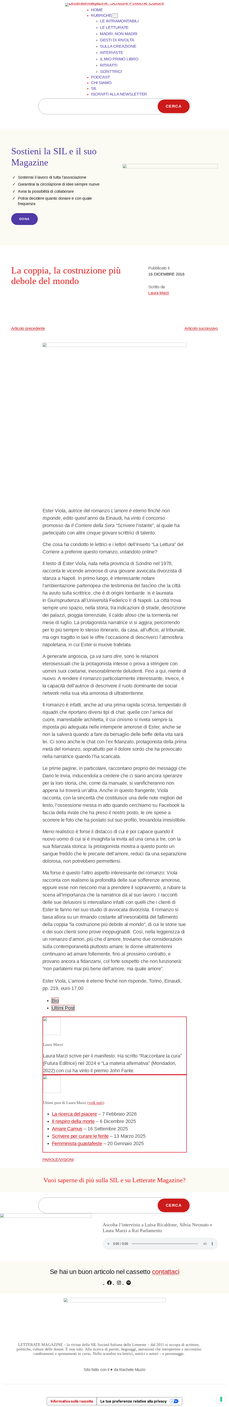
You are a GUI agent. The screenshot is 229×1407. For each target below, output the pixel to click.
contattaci (165, 1271)
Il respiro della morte (73, 1121)
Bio (55, 1000)
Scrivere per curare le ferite (80, 1136)
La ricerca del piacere (74, 1114)
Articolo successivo (201, 328)
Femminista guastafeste (77, 1143)
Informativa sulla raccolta (72, 1401)
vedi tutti (96, 1102)
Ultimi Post (63, 1008)
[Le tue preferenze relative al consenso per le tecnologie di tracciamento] (221, 1399)
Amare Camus (67, 1129)
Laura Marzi (158, 293)
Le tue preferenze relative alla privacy (133, 1401)
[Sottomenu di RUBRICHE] (115, 15)
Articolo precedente (28, 328)
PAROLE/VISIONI (58, 1159)
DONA (24, 219)
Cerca (174, 106)
